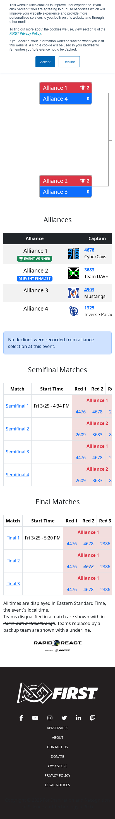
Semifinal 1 (17, 406)
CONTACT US (57, 747)
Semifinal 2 (17, 429)
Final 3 (13, 584)
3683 (89, 270)
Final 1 (13, 538)
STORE (57, 766)
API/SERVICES (57, 728)
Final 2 (13, 561)
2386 (105, 544)
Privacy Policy (25, 33)
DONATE (57, 756)
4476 (81, 412)
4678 (89, 250)
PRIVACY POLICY (57, 775)
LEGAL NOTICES (57, 785)
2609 (81, 435)
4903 (89, 290)
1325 (89, 308)
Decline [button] (69, 61)
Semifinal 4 (17, 475)
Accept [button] (45, 61)
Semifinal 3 (17, 452)
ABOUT (57, 737)
